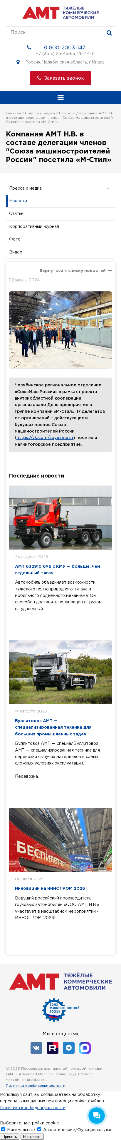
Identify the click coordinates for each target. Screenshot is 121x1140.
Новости (67, 113)
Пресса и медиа (40, 113)
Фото (15, 239)
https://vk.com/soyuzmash (44, 438)
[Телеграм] (69, 1048)
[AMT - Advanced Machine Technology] (60, 17)
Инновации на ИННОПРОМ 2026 (50, 888)
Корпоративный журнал (34, 226)
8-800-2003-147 (64, 48)
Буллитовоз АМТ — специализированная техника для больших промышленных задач (53, 727)
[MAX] (85, 1048)
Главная (13, 113)
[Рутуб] (52, 1048)
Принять (9, 1136)
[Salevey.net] (110, 1079)
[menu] (60, 97)
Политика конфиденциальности (35, 1085)
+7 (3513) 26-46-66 (55, 54)
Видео (15, 252)
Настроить (32, 1136)
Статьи (16, 214)
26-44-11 (85, 54)
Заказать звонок (64, 78)
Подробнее (36, 620)
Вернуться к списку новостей (72, 271)
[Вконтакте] (36, 1048)
